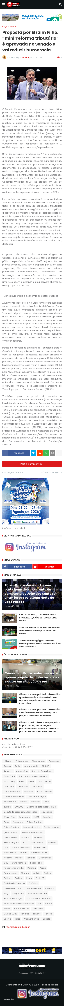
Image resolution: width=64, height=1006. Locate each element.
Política (19, 878)
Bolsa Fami (9, 776)
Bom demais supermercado (33, 776)
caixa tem (9, 786)
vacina (7, 918)
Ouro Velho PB (19, 862)
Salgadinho (18, 893)
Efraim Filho (9, 817)
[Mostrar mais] (59, 453)
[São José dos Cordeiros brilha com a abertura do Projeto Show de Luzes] (9, 631)
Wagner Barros (31, 918)
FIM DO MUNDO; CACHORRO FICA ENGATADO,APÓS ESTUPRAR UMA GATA (38, 617)
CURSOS (19, 806)
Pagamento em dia (14, 867)
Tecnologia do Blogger (17, 927)
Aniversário (22, 771)
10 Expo (7, 761)
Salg (6, 893)
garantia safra (11, 832)
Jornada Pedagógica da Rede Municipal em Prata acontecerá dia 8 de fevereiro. (40, 643)
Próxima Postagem (50, 472)
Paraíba (31, 867)
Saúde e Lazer (21, 908)
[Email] (52, 453)
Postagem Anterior (13, 472)
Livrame (52, 842)
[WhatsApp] (46, 453)
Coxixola (35, 801)
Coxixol (23, 801)
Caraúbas (37, 786)
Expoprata (18, 822)
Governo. (38, 837)
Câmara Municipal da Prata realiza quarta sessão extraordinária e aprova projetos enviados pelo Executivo (39, 699)
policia (36, 873)
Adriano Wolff (31, 766)
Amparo (8, 771)
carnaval (28, 791)
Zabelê (46, 918)
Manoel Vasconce (21, 847)
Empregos (24, 817)
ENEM (36, 817)
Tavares (25, 913)
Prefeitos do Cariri (13, 888)
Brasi (21, 781)
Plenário (25, 873)
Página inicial (9, 26)
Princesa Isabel (33, 888)
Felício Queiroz (34, 822)
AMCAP (45, 766)
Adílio (18, 766)
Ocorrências (45, 857)
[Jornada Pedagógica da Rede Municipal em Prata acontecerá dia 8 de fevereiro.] (9, 644)
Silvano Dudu (10, 913)
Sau (39, 903)
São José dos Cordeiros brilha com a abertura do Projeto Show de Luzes (39, 630)
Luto (6, 847)
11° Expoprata (21, 761)
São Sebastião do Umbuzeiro (19, 903)
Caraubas (23, 786)
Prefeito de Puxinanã (14, 883)
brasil (31, 781)
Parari (43, 867)
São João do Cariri (37, 893)
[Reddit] (40, 453)
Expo (6, 822)
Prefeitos (33, 883)
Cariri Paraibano (12, 791)
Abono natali (38, 761)
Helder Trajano (11, 842)
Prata (29, 878)
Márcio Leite (10, 852)
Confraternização (37, 796)
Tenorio (37, 913)
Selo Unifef (38, 908)
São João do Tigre (13, 898)
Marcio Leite (40, 847)
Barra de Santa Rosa (42, 771)
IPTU (25, 842)
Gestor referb (11, 837)
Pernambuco (10, 873)
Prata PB (40, 878)
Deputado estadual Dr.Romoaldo (20, 811)
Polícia (47, 873)
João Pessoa (37, 842)
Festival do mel (51, 827)
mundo (23, 852)
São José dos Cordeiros (38, 898)
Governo (25, 837)
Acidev (7, 766)
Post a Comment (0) (32, 463)
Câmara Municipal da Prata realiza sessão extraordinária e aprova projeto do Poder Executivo (39, 712)
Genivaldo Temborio (32, 832)
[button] (3, 4)
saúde (7, 908)
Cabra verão (44, 781)
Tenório (48, 913)
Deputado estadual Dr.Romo (41, 806)
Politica (7, 878)
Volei (17, 918)
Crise (46, 801)
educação (46, 811)
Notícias (31, 857)
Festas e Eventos (31, 827)
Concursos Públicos (14, 796)
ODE (6, 862)
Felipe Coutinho (12, 827)
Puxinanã (50, 888)
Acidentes (54, 761)
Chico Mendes (44, 791)
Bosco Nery (9, 781)
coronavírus (10, 801)
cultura (7, 806)
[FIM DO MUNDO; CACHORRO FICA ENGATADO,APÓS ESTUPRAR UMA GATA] (9, 618)
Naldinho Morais (39, 852)
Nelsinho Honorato (13, 857)
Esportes (47, 817)
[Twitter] (33, 453)
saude (48, 903)
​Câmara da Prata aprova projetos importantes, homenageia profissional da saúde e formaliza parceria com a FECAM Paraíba (39, 727)
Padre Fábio (36, 862)
